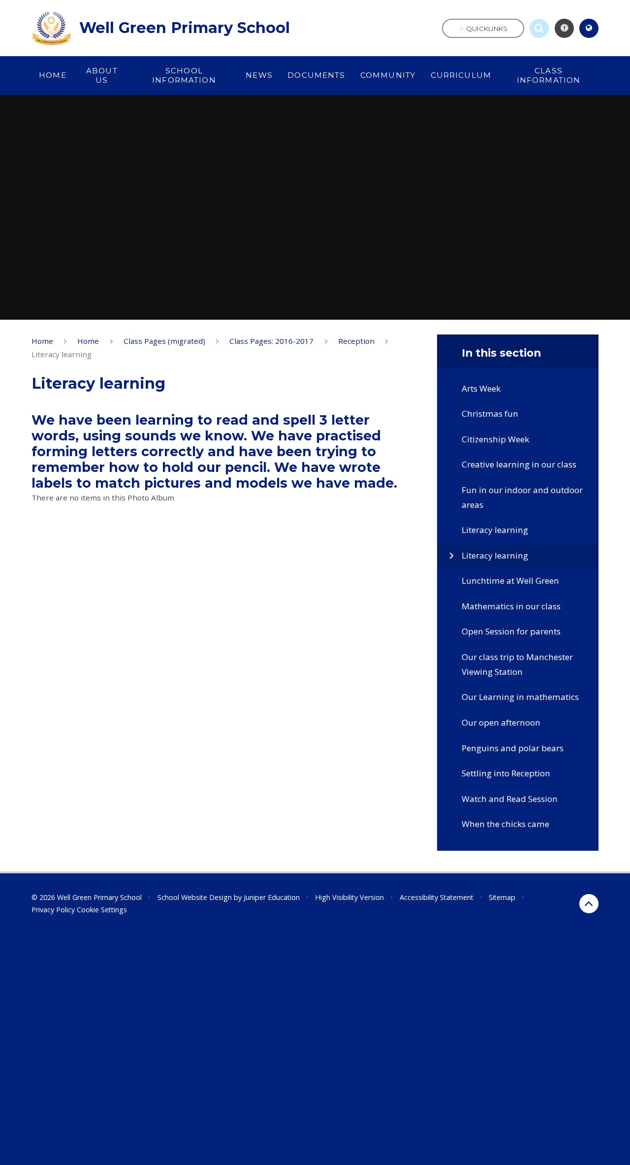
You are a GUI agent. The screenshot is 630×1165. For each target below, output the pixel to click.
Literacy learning (62, 354)
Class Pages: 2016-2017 (271, 341)
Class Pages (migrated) (164, 341)
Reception (356, 341)
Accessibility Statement (436, 897)
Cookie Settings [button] (102, 909)
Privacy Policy (53, 909)
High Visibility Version (349, 897)
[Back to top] (588, 903)
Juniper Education (272, 897)
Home (42, 341)
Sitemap (502, 897)
